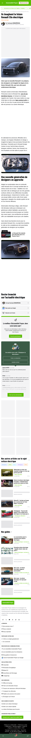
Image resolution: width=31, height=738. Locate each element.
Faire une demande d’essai (10, 685)
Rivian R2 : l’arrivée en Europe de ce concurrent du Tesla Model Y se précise (21, 502)
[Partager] (28, 736)
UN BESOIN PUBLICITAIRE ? (9, 713)
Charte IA (24, 726)
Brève (26, 464)
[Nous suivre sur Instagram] (12, 619)
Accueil (3, 11)
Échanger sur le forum (9, 696)
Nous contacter (7, 629)
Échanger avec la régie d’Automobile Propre (12, 717)
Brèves (7, 11)
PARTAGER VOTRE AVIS (8, 636)
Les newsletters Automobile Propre (12, 649)
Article (10, 464)
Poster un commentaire (15, 358)
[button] (15, 382)
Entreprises (4, 464)
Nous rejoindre (7, 631)
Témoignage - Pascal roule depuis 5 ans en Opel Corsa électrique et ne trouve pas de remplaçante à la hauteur (21, 512)
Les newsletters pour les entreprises (12, 652)
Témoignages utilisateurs (20, 515)
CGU (23, 727)
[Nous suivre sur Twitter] (6, 619)
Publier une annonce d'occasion (11, 694)
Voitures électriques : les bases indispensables (22, 541)
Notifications (8, 726)
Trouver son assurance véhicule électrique (14, 688)
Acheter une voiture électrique (9, 703)
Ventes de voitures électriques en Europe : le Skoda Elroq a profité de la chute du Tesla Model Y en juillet (21, 481)
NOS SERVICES (5, 680)
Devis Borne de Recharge (10, 673)
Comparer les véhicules (9, 691)
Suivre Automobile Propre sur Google (13, 657)
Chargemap (6, 675)
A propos (4, 623)
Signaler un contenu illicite (14, 727)
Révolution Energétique (9, 667)
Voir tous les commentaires (15, 394)
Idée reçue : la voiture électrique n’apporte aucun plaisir (19, 569)
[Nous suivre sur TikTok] (16, 619)
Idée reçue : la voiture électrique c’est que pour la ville (20, 579)
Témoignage (20, 464)
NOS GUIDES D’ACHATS (8, 701)
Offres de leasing (7, 683)
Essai (14, 464)
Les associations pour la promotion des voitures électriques (20, 538)
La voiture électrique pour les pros (11, 709)
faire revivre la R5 (21, 100)
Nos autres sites (7, 662)
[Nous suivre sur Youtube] (9, 619)
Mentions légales (17, 726)
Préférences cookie (22, 724)
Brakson (20, 733)
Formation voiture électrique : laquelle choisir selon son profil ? (21, 549)
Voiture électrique (5, 20)
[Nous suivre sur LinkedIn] (19, 619)
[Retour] (3, 736)
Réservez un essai (24, 2)
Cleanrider (6, 665)
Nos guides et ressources (10, 655)
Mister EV (5, 670)
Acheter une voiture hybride (9, 706)
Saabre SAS (21, 731)
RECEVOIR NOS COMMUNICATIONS (11, 646)
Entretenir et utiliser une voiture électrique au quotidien (22, 572)
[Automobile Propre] (12, 3)
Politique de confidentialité (10, 724)
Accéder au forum (15, 362)
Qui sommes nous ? (8, 626)
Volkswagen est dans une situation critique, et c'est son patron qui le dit (21, 471)
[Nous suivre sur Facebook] (3, 619)
